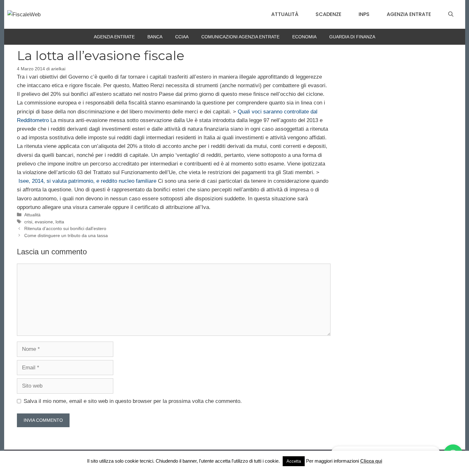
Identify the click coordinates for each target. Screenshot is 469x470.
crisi (28, 221)
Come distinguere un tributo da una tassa (66, 235)
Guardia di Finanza (352, 36)
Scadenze (328, 14)
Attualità (284, 14)
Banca (154, 36)
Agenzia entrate (409, 14)
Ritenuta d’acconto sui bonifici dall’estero (65, 228)
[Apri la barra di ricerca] (451, 14)
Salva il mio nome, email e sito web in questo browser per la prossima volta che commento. (133, 401)
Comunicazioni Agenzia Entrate (240, 36)
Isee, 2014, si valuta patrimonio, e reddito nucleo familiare (87, 181)
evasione (44, 221)
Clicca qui (371, 461)
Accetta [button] (294, 461)
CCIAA (182, 36)
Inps (364, 14)
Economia (304, 36)
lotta (60, 221)
